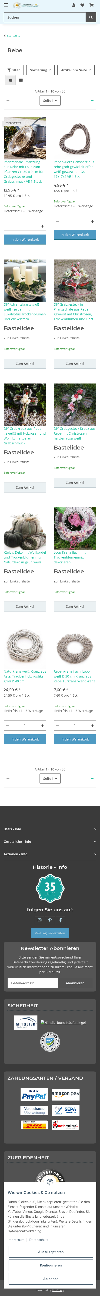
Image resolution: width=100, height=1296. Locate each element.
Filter (15, 70)
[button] (74, 5)
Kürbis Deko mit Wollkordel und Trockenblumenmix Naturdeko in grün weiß (25, 557)
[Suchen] (91, 17)
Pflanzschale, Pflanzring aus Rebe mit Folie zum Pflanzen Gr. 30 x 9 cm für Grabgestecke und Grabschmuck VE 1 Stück (24, 172)
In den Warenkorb (25, 239)
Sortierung (38, 70)
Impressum (16, 1240)
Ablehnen (51, 1279)
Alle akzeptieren (51, 1252)
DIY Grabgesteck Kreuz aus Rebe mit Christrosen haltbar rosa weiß (75, 433)
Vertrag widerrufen (50, 933)
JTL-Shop (57, 1290)
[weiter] (92, 101)
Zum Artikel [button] (25, 363)
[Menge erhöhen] (42, 226)
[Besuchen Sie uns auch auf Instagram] (39, 920)
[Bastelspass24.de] (26, 5)
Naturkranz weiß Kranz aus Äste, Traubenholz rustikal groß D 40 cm (25, 676)
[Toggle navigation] (6, 3)
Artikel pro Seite (74, 70)
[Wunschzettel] (82, 5)
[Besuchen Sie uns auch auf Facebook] (60, 920)
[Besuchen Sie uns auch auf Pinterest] (50, 920)
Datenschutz (39, 1240)
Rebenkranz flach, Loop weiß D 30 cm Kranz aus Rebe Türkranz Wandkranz (74, 676)
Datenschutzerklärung (30, 962)
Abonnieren (75, 983)
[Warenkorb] (91, 5)
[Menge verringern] (7, 226)
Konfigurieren (51, 1265)
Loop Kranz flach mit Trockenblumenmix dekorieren (70, 557)
